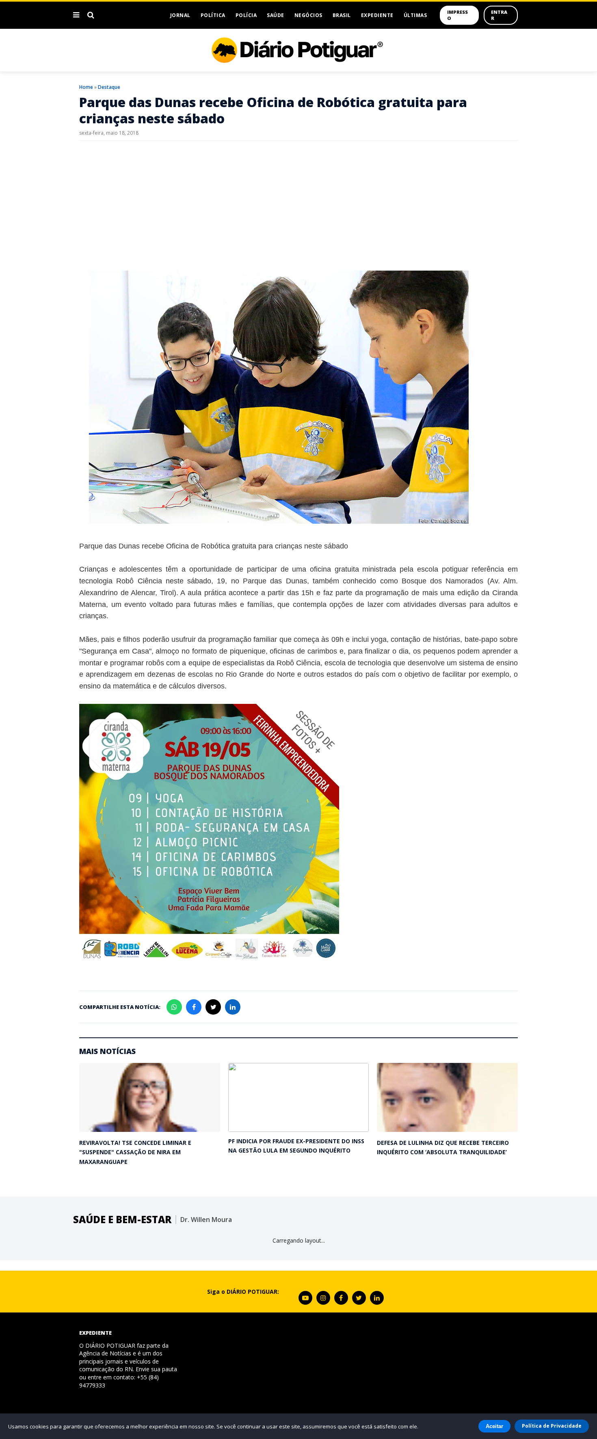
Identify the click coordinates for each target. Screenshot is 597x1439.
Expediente (377, 15)
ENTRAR (499, 15)
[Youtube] (305, 1298)
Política (213, 15)
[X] (359, 1298)
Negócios (308, 15)
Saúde (275, 15)
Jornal (180, 15)
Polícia (246, 15)
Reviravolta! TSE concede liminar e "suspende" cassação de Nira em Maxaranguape (135, 1152)
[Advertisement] (298, 205)
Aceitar (494, 1426)
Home (86, 87)
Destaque (109, 87)
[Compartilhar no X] (213, 1007)
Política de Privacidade (552, 1425)
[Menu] (76, 15)
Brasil (342, 15)
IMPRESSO (457, 15)
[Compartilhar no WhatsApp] (174, 1007)
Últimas (415, 15)
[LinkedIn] (377, 1298)
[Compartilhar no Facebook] (193, 1007)
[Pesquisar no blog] (90, 15)
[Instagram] (323, 1298)
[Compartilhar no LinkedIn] (232, 1007)
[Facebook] (341, 1298)
